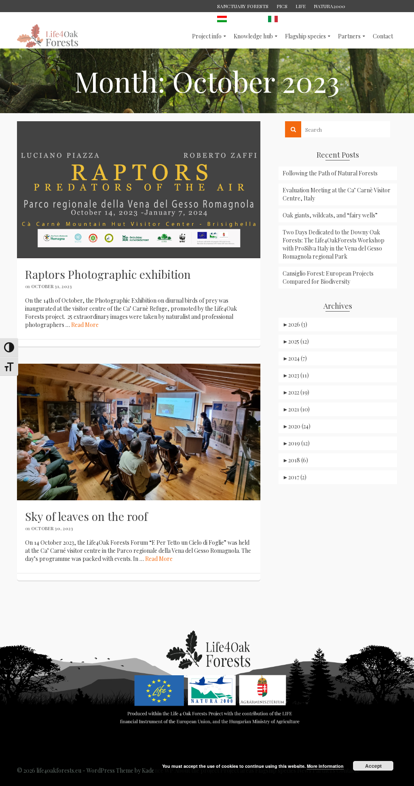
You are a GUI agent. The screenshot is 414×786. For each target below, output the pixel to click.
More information (325, 766)
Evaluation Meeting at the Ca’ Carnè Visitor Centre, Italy (337, 194)
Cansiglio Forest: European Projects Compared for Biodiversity (328, 277)
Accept (373, 765)
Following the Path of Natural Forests (330, 173)
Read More (85, 325)
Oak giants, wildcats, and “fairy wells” (330, 215)
